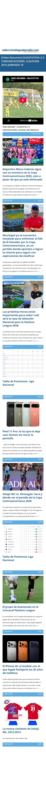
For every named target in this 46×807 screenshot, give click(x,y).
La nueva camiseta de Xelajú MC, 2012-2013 (21, 730)
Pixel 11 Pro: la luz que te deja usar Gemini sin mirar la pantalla (21, 435)
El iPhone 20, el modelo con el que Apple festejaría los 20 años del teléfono (23, 669)
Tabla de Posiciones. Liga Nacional (18, 382)
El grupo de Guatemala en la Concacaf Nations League (20, 608)
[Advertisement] (23, 23)
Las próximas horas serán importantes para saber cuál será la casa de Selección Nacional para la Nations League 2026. (21, 318)
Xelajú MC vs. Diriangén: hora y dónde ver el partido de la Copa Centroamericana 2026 (22, 497)
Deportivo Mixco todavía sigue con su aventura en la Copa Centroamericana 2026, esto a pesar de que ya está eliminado (22, 174)
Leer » (40, 200)
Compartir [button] (35, 134)
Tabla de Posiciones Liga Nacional (18, 558)
